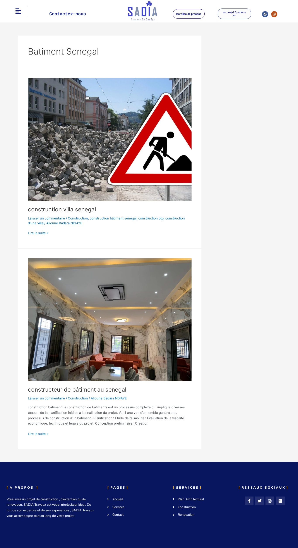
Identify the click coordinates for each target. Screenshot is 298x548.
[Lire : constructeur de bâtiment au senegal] (110, 319)
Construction (78, 218)
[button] (18, 11)
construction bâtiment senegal (113, 218)
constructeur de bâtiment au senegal (77, 389)
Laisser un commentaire (46, 218)
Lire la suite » (38, 232)
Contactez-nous (67, 13)
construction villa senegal (62, 209)
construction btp (151, 218)
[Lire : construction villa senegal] (110, 139)
